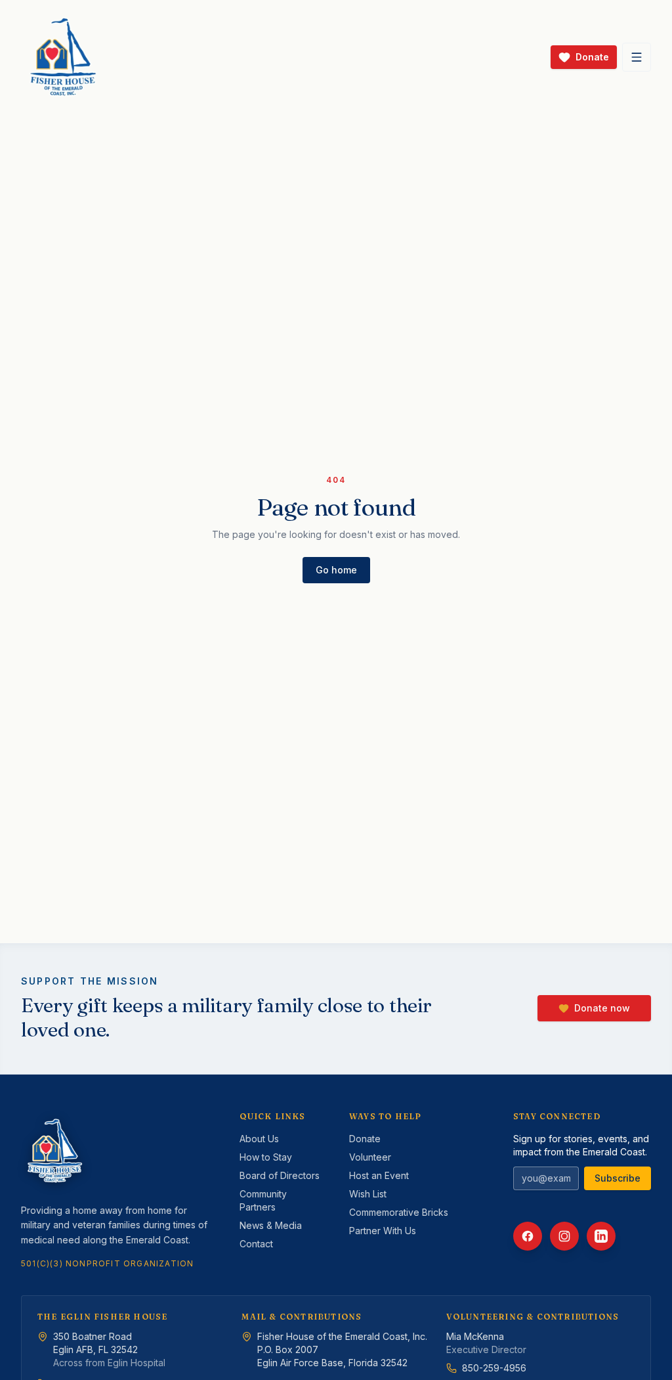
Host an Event (379, 1175)
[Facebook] (527, 1236)
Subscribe (617, 1178)
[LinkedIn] (601, 1236)
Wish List (368, 1193)
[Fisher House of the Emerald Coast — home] (63, 57)
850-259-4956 (494, 1367)
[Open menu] (636, 57)
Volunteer (370, 1157)
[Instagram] (564, 1236)
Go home (336, 569)
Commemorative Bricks (398, 1212)
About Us (259, 1138)
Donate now (602, 1007)
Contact (256, 1243)
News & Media (271, 1225)
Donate (365, 1138)
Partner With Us (382, 1230)
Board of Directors (280, 1175)
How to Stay (266, 1157)
